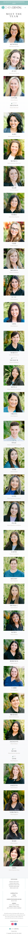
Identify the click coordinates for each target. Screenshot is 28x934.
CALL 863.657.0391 (7, 2)
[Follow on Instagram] (12, 924)
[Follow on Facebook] (15, 924)
